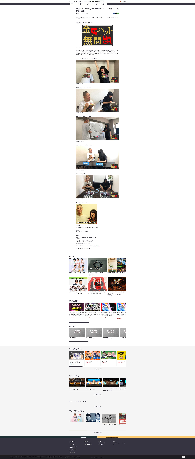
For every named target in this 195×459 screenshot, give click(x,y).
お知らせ (87, 13)
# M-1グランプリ (92, 3)
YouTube (79, 248)
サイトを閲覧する (97, 369)
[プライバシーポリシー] (71, 456)
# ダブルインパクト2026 (74, 3)
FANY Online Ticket (73, 446)
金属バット (90, 248)
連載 (74, 1)
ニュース (71, 1)
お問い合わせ (100, 444)
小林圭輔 (86, 248)
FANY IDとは (83, 437)
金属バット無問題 (80, 47)
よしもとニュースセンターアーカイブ (119, 444)
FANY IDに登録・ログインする (112, 437)
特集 (76, 1)
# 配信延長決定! (84, 3)
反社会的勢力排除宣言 (88, 444)
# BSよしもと (99, 3)
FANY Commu (72, 452)
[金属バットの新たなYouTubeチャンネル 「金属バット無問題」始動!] (114, 13)
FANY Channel (72, 447)
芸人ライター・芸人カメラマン (84, 1)
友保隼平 (82, 248)
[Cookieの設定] (63, 456)
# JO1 (105, 3)
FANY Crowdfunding (73, 449)
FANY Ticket (72, 444)
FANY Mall (72, 450)
